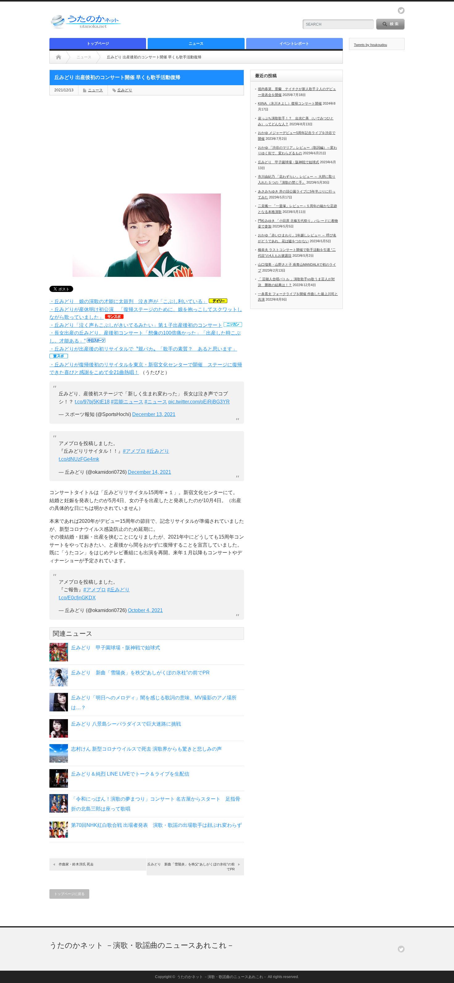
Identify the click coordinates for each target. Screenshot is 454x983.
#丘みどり (158, 451)
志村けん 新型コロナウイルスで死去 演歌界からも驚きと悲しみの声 (146, 749)
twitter (401, 10)
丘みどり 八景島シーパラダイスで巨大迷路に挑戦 (126, 724)
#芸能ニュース (127, 401)
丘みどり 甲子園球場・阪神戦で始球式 (115, 647)
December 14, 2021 (149, 472)
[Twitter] (401, 949)
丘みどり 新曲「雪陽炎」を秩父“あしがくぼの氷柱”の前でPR (140, 672)
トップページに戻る (69, 894)
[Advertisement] (221, 20)
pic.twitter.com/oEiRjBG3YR (199, 401)
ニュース (196, 43)
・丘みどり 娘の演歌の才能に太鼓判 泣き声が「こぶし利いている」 (128, 301)
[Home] (58, 57)
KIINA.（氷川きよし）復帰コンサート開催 (290, 103)
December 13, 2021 (153, 414)
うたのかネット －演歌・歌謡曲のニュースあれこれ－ (141, 945)
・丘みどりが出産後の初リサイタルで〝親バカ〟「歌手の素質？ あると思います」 (143, 349)
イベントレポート (294, 43)
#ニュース (156, 401)
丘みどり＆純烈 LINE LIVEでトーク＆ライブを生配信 (130, 774)
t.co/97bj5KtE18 (92, 401)
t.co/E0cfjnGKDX (77, 597)
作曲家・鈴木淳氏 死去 (76, 864)
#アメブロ (134, 451)
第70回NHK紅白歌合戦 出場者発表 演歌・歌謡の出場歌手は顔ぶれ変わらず (156, 825)
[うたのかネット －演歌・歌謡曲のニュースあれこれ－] (86, 28)
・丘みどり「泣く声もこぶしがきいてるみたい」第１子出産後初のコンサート (135, 325)
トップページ (98, 43)
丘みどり (124, 90)
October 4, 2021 (145, 610)
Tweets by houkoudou (370, 45)
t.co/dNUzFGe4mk (79, 459)
